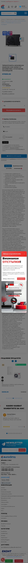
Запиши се (21, 278)
